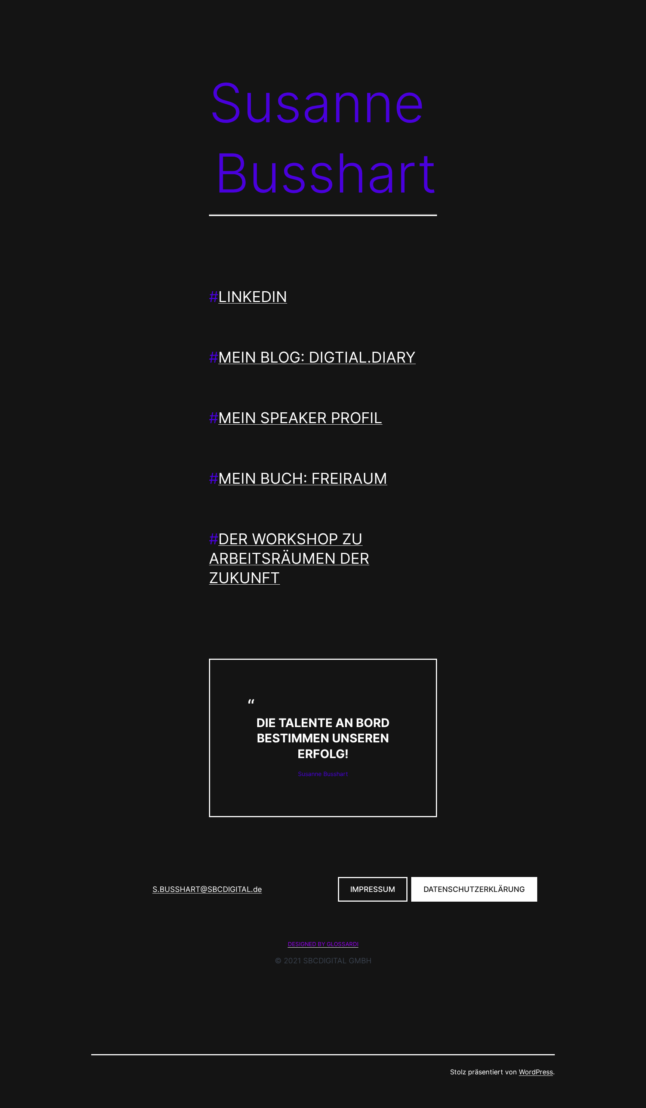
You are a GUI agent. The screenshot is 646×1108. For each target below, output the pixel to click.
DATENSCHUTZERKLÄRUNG (474, 889)
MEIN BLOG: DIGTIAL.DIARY (317, 357)
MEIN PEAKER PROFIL (300, 418)
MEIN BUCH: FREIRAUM (302, 478)
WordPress (536, 1072)
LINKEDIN (252, 296)
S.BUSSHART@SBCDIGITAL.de (207, 889)
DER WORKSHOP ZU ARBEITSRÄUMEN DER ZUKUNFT (289, 558)
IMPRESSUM (372, 889)
